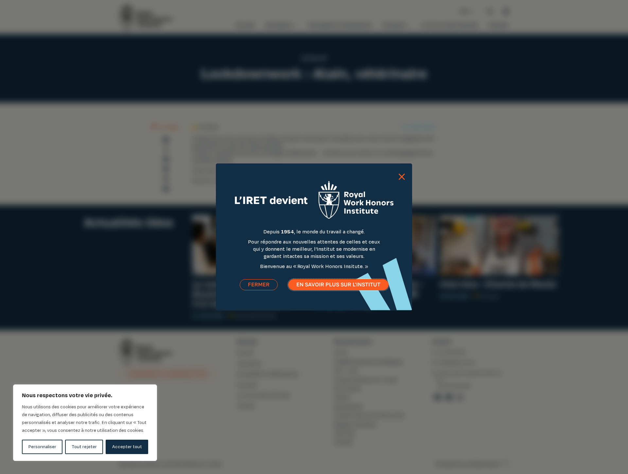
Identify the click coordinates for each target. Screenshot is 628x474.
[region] (85, 422)
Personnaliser (42, 446)
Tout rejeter (84, 446)
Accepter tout (127, 446)
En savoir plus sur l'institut (338, 284)
